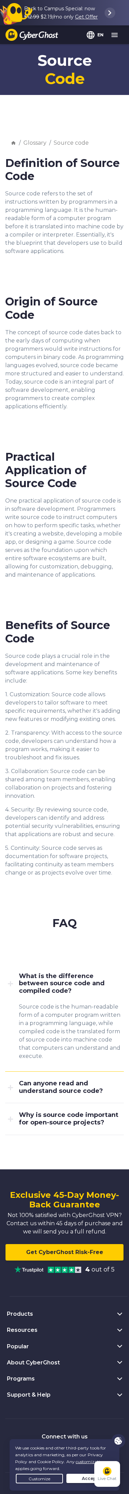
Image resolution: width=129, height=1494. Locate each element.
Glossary (34, 143)
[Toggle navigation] (114, 35)
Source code (71, 143)
